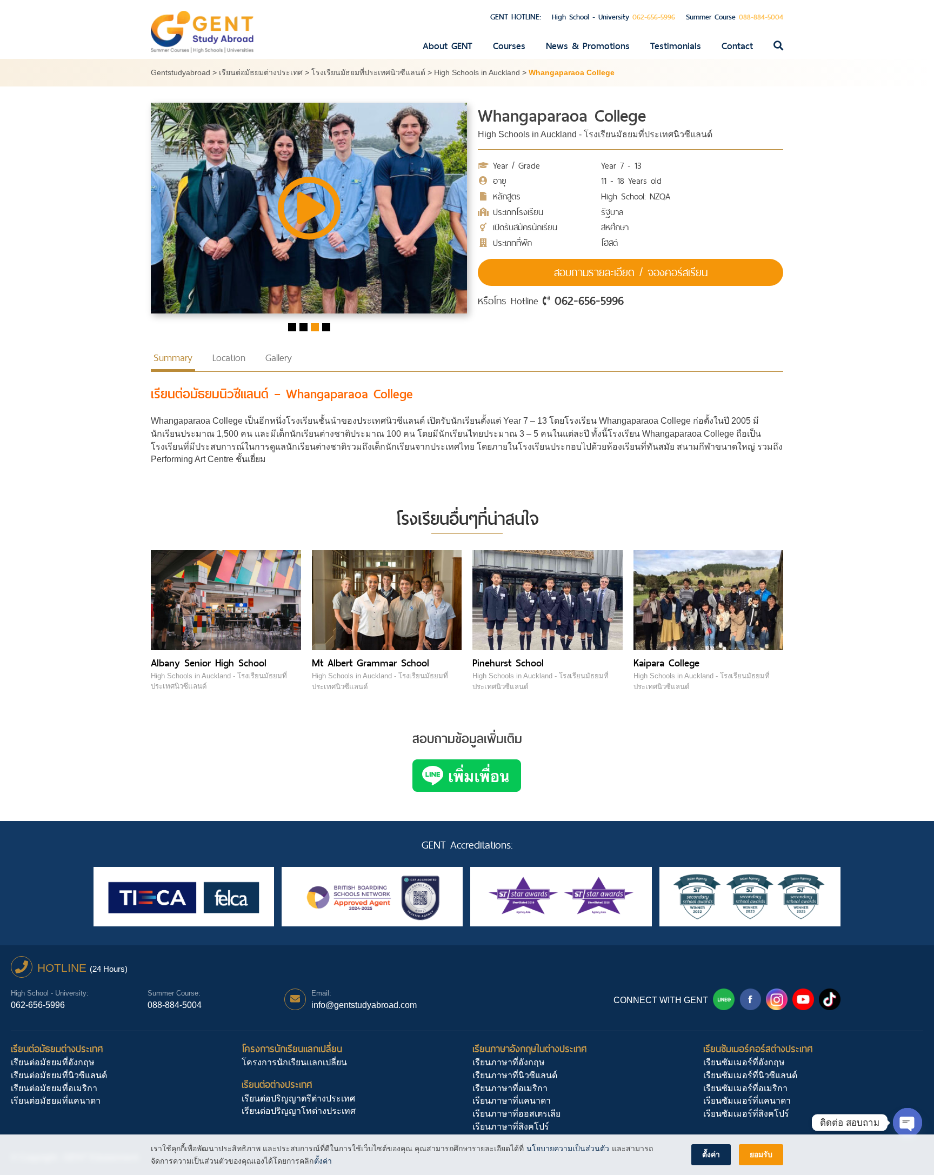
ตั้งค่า (323, 1161)
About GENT (447, 46)
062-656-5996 (589, 300)
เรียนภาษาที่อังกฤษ (508, 1062)
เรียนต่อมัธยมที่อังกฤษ (53, 1062)
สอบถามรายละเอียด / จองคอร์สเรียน (631, 272)
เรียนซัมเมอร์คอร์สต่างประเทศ (758, 1049)
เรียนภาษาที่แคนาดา (511, 1100)
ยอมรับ (761, 1154)
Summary (173, 357)
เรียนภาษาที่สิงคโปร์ (510, 1126)
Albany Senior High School (208, 663)
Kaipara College (666, 663)
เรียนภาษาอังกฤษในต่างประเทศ (529, 1049)
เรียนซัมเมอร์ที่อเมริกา (745, 1088)
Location (228, 357)
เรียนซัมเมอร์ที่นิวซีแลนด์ (750, 1075)
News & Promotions (588, 46)
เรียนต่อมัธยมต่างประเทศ (57, 1049)
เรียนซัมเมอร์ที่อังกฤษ (744, 1062)
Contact (737, 46)
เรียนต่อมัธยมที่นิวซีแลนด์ (59, 1075)
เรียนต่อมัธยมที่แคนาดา (56, 1100)
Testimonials (675, 46)
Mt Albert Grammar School (370, 663)
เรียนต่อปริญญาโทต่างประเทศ (299, 1111)
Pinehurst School (508, 663)
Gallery (278, 357)
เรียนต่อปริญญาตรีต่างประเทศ (298, 1098)
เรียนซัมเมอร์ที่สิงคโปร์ (746, 1113)
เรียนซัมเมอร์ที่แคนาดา (747, 1100)
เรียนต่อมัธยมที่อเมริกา (54, 1088)
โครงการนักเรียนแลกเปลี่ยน (292, 1049)
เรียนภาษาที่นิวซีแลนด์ (514, 1075)
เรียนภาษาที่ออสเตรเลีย (516, 1113)
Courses (509, 46)
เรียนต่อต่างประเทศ (277, 1084)
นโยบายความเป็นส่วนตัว (567, 1148)
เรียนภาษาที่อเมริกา (510, 1088)
